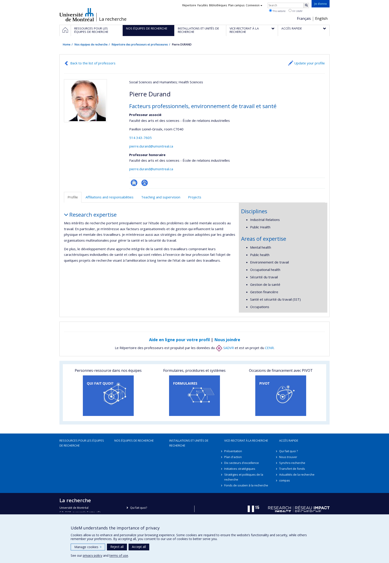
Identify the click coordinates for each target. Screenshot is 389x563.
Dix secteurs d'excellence (241, 463)
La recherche (113, 19)
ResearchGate (134, 182)
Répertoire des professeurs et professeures (140, 44)
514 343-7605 (140, 137)
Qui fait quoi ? (288, 451)
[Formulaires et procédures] (194, 395)
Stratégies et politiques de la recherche (243, 476)
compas (284, 480)
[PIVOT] (281, 395)
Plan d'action (233, 457)
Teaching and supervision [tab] (160, 197)
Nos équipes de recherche (91, 44)
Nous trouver (288, 457)
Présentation (233, 451)
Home (66, 44)
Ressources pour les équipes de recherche (81, 442)
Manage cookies (88, 547)
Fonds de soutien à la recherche (246, 485)
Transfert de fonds (292, 469)
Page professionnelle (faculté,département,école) (144, 182)
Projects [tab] (194, 197)
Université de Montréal (76, 14)
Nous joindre (227, 339)
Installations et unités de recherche (188, 442)
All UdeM (297, 11)
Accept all (139, 547)
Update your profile (309, 63)
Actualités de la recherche (296, 474)
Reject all (117, 547)
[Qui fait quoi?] (108, 395)
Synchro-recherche (292, 463)
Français (304, 18)
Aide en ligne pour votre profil (179, 339)
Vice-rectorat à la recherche (246, 440)
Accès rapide (288, 440)
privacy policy (92, 555)
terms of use (118, 555)
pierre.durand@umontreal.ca (151, 146)
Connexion (253, 5)
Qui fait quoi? (138, 508)
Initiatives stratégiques (239, 469)
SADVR (228, 347)
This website (278, 11)
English (321, 18)
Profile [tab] (73, 197)
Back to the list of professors (92, 63)
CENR (269, 347)
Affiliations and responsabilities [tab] (109, 197)
